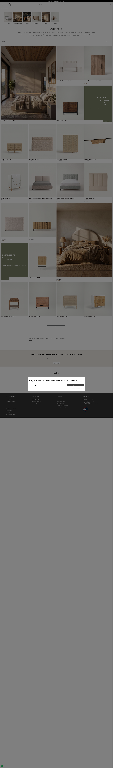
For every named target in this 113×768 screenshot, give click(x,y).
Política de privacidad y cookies (77, 388)
